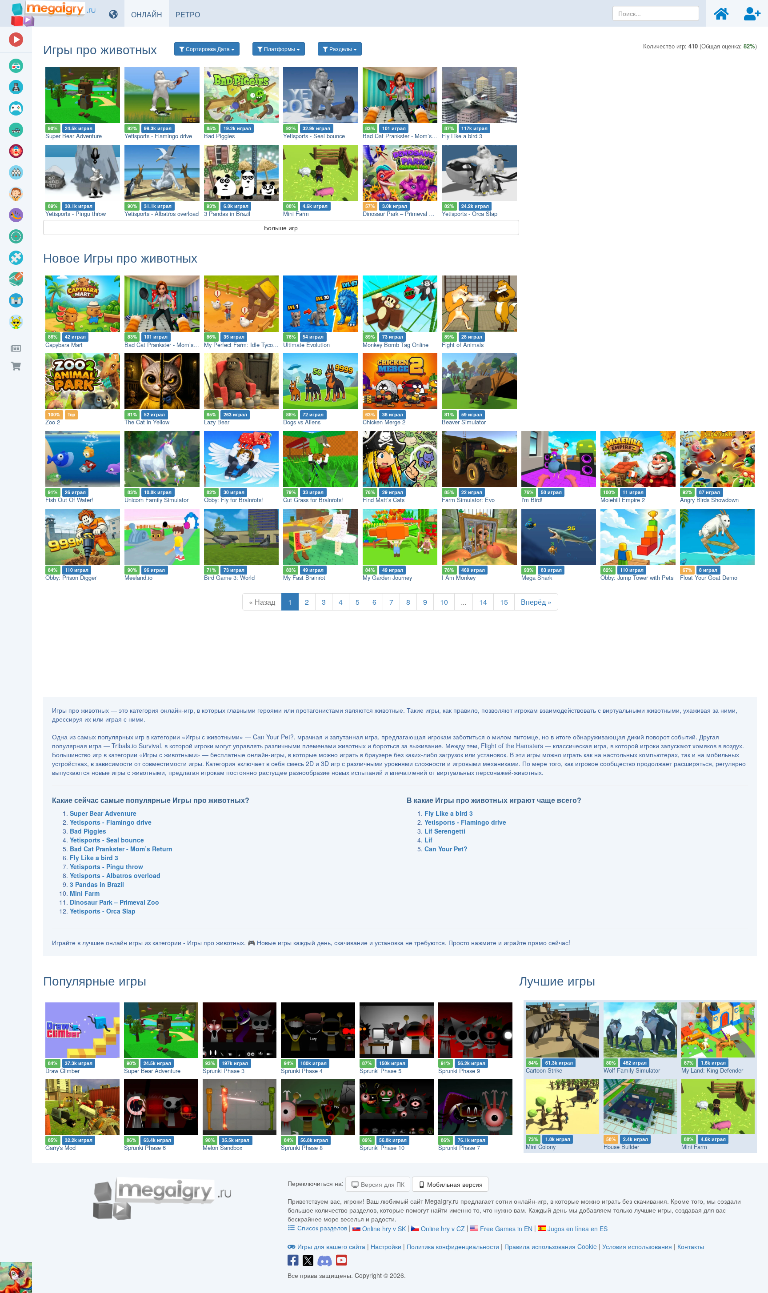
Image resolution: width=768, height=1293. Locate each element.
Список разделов (322, 1227)
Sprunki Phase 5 (380, 1070)
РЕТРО (191, 14)
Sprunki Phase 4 (302, 1070)
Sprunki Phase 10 (382, 1147)
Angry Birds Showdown (709, 499)
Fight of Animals (463, 344)
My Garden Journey (387, 577)
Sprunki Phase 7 (459, 1147)
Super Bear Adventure (73, 136)
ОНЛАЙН (150, 14)
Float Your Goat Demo (708, 577)
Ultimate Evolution (306, 344)
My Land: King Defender (712, 1070)
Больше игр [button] (281, 227)
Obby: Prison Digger (70, 577)
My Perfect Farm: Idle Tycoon (241, 344)
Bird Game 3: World (229, 577)
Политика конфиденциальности (453, 1246)
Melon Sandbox (222, 1147)
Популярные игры (94, 980)
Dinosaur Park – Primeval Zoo (401, 213)
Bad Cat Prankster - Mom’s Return (406, 136)
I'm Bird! (532, 499)
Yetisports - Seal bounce (314, 136)
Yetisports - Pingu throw (75, 213)
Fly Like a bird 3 (462, 136)
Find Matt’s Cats (383, 499)
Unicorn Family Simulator (156, 499)
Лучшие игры (557, 980)
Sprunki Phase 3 (223, 1070)
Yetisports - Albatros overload (161, 213)
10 (444, 602)
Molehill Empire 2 (622, 499)
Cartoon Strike (544, 1070)
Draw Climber (62, 1070)
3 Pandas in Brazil (227, 213)
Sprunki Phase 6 (145, 1147)
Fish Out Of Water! (69, 499)
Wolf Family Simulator (632, 1070)
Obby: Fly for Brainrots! (233, 499)
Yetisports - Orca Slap (469, 213)
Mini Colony (541, 1146)
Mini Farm (296, 213)
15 (504, 602)
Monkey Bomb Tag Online (395, 344)
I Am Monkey (459, 577)
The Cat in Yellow (146, 422)
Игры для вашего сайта (331, 1246)
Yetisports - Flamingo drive (158, 136)
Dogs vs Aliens (301, 422)
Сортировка (207, 48)
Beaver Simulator (464, 422)
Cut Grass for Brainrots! (313, 499)
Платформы (279, 48)
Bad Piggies (219, 136)
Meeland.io (138, 577)
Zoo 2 (52, 422)
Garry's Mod (60, 1147)
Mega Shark (536, 577)
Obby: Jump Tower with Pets (636, 577)
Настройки (387, 1246)
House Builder (621, 1146)
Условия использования (637, 1246)
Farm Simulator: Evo (468, 499)
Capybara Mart (64, 344)
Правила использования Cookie (550, 1246)
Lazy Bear (216, 422)
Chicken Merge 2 (384, 422)
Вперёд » (536, 602)
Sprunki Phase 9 (459, 1070)
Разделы (340, 48)
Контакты (690, 1246)
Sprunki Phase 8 (302, 1147)
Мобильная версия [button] (454, 1184)
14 (483, 602)
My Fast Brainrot (304, 577)
